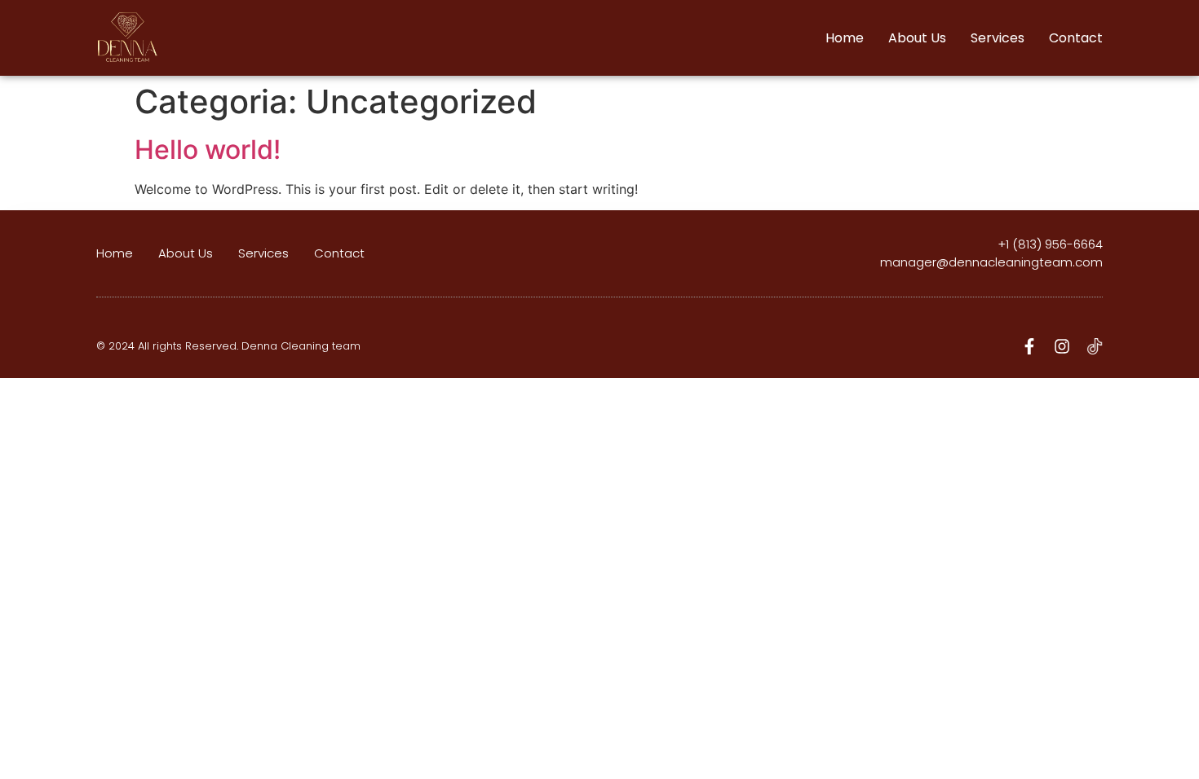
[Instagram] (1062, 346)
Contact (1076, 38)
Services (997, 38)
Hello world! (208, 149)
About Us (917, 38)
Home (844, 38)
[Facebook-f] (1029, 346)
